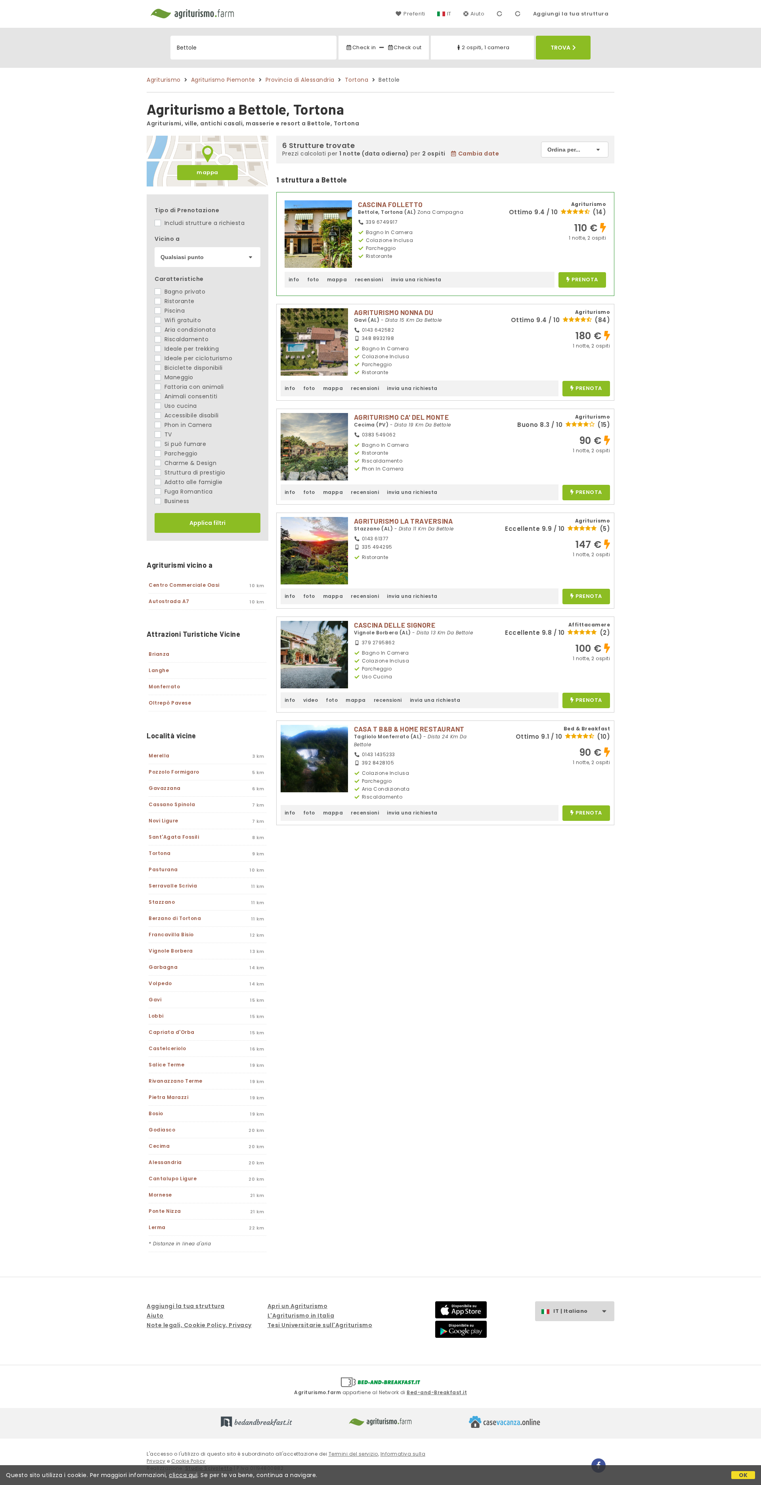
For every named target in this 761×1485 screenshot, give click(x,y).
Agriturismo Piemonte (223, 80)
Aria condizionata (189, 330)
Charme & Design (189, 463)
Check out (408, 47)
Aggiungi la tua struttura (571, 13)
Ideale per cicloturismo (197, 358)
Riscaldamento (185, 339)
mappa (207, 172)
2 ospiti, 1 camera (486, 47)
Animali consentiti (190, 396)
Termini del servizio (353, 1453)
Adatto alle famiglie (193, 482)
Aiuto (477, 13)
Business (176, 501)
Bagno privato (184, 292)
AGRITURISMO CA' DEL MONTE (401, 417)
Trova (560, 48)
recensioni (369, 279)
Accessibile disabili (191, 415)
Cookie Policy (188, 1461)
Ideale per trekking (191, 349)
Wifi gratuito (182, 320)
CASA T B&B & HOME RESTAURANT (409, 729)
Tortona (357, 80)
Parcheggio (180, 453)
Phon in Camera (187, 425)
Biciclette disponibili (193, 368)
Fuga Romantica (188, 492)
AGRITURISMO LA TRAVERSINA (403, 521)
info (294, 279)
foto (313, 279)
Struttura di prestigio (194, 472)
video (310, 700)
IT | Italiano (570, 1311)
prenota (585, 280)
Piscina (174, 311)
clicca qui (183, 1475)
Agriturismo (164, 80)
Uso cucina (180, 406)
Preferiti (414, 13)
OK (743, 1475)
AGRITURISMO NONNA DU (394, 312)
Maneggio (178, 377)
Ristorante (179, 301)
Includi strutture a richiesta (204, 223)
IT (449, 13)
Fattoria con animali (193, 387)
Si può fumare (184, 444)
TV (167, 434)
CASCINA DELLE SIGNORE (395, 625)
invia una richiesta (416, 279)
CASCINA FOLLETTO (390, 204)
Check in (364, 47)
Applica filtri (207, 523)
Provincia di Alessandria (300, 80)
